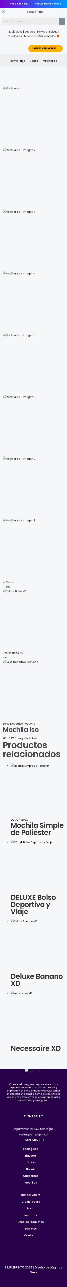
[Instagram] (37, 1110)
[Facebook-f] (29, 1110)
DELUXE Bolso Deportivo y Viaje (33, 904)
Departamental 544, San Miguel (33, 1129)
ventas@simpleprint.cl (33, 1134)
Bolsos (34, 61)
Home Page (17, 61)
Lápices (42, 31)
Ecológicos (15, 31)
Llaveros (30, 31)
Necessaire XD (36, 1048)
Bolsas (53, 31)
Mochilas (30, 36)
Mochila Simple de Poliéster (37, 828)
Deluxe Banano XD (37, 979)
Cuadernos (15, 36)
